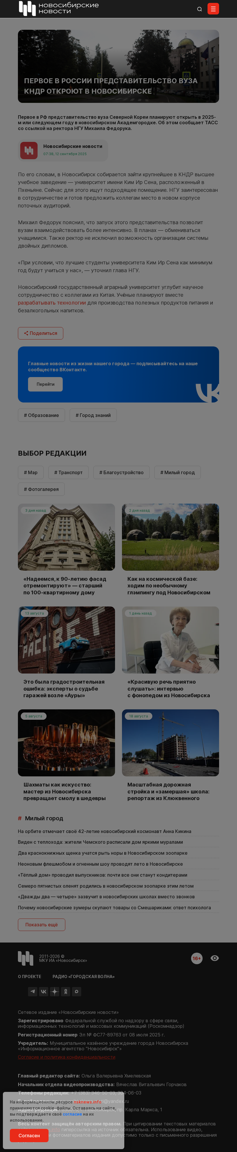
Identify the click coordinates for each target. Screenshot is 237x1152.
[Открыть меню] (213, 8)
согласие (72, 1114)
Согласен (29, 1135)
